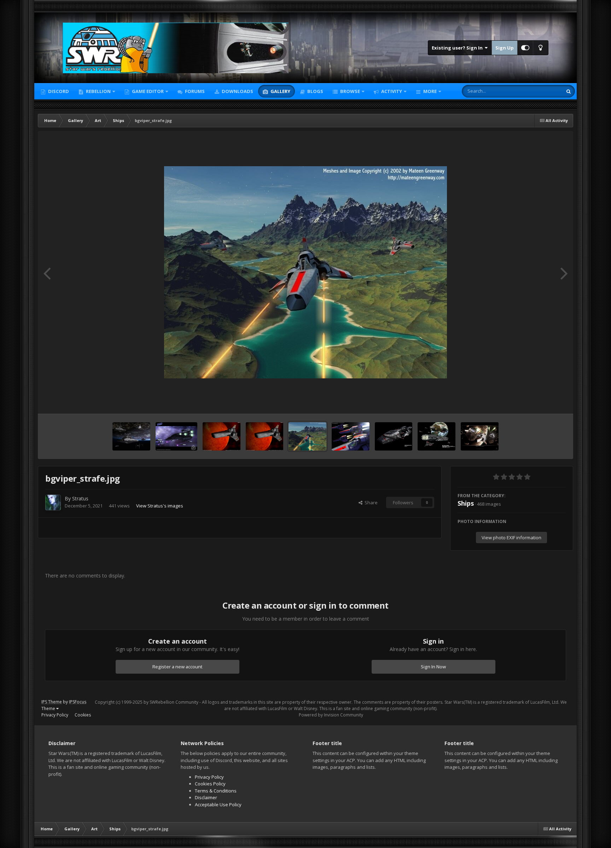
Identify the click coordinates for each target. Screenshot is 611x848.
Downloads (237, 91)
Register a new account (177, 666)
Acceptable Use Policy (218, 804)
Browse (349, 91)
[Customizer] (525, 48)
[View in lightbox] (305, 272)
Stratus (80, 498)
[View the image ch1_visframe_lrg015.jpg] (177, 436)
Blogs (314, 91)
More (430, 91)
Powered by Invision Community (331, 715)
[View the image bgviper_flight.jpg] (350, 436)
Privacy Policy (54, 715)
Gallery (279, 91)
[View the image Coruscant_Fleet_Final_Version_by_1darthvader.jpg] (131, 436)
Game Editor (148, 91)
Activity (391, 91)
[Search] (568, 91)
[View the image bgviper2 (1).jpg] (265, 436)
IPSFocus (77, 702)
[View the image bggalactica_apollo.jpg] (480, 436)
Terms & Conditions (216, 791)
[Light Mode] (540, 48)
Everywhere (541, 91)
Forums (194, 91)
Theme (48, 708)
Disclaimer (206, 797)
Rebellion (98, 91)
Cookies (83, 715)
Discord (58, 91)
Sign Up (504, 48)
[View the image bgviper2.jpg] (221, 436)
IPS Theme (51, 702)
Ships (466, 503)
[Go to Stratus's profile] (53, 502)
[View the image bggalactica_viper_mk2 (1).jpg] (394, 436)
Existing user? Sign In (458, 48)
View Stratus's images (159, 506)
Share (370, 502)
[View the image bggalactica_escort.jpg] (436, 436)
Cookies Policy (210, 783)
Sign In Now (433, 666)
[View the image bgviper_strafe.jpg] (307, 436)
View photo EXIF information (511, 537)
